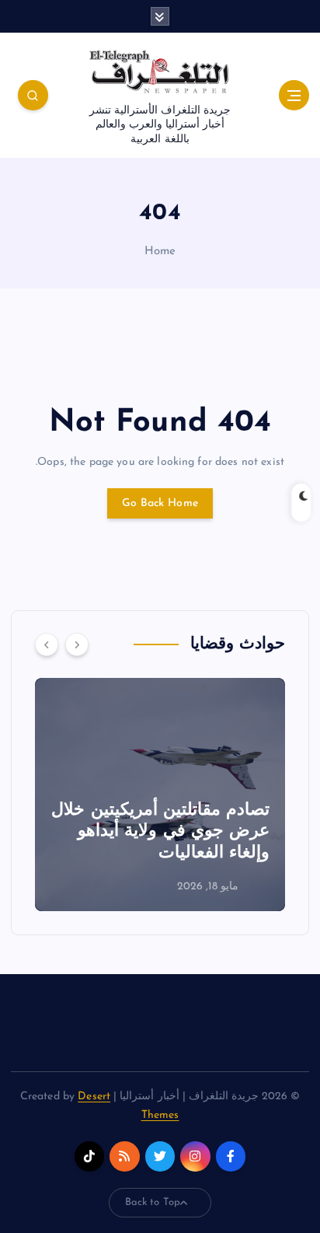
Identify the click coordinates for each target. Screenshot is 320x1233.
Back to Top (153, 1202)
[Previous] (46, 644)
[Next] (77, 644)
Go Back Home (160, 503)
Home (160, 251)
